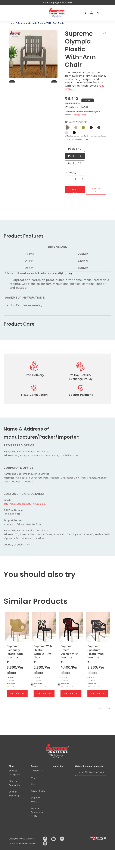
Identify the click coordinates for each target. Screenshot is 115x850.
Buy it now (75, 190)
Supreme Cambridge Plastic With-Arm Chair (15, 651)
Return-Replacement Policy (37, 812)
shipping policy (78, 115)
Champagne (67, 127)
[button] (10, 13)
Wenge (74, 132)
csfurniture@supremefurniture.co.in (25, 503)
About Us (58, 766)
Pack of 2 (75, 148)
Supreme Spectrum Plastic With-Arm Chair (96, 651)
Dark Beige (75, 127)
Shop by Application (15, 783)
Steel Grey (98, 127)
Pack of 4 (75, 156)
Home (12, 23)
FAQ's (34, 777)
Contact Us (37, 770)
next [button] (104, 706)
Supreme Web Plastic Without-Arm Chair (43, 651)
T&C (33, 784)
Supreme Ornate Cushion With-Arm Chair (70, 651)
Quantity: (71, 172)
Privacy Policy (38, 791)
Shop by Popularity (14, 794)
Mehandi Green (83, 127)
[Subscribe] (103, 772)
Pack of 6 (75, 163)
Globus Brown (91, 127)
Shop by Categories (14, 772)
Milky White (66, 132)
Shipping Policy (35, 799)
